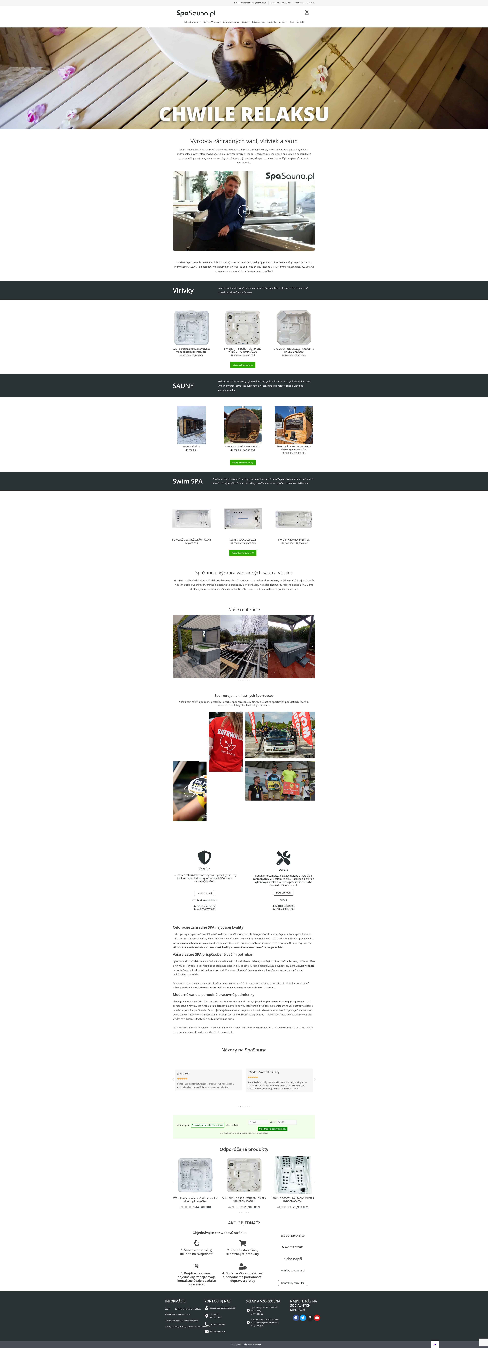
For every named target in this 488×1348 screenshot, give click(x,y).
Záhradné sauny (231, 22)
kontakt (300, 22)
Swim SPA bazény (212, 22)
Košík (307, 14)
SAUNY (183, 385)
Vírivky (183, 290)
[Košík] (307, 11)
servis (281, 22)
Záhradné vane (191, 22)
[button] (244, 211)
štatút (167, 1309)
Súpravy (245, 22)
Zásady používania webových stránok (181, 1320)
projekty (272, 22)
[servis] (283, 858)
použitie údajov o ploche (250, 1133)
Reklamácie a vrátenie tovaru (177, 1314)
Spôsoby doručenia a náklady (188, 1309)
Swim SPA (188, 481)
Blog (292, 22)
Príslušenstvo (258, 22)
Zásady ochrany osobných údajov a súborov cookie (187, 1326)
